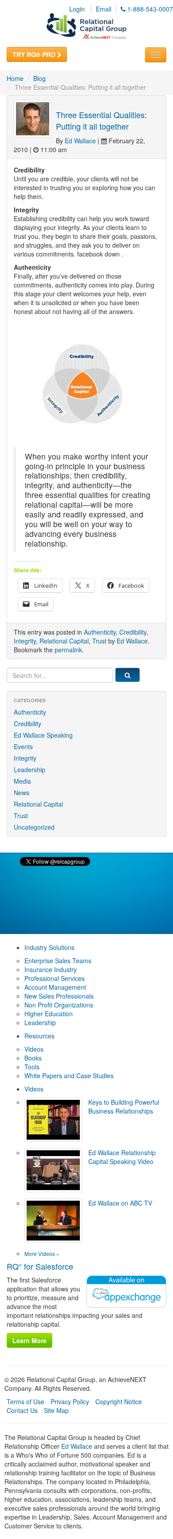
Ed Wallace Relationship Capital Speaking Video (122, 1157)
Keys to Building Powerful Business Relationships (123, 1106)
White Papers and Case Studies (69, 1075)
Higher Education (48, 1013)
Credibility (132, 632)
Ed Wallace (80, 140)
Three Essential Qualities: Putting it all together (101, 120)
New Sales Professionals (59, 996)
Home (15, 78)
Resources (39, 1035)
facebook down (98, 253)
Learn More (29, 1340)
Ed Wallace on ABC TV (120, 1202)
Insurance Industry (50, 969)
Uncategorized (34, 827)
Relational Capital (64, 640)
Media (22, 781)
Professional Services (54, 978)
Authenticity (100, 632)
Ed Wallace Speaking (43, 735)
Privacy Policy (70, 1401)
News (21, 792)
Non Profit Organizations (58, 1004)
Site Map (56, 1410)
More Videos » (41, 1253)
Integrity (25, 640)
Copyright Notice (118, 1401)
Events (23, 746)
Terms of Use (25, 1401)
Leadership (29, 769)
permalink (68, 649)
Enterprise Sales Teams (57, 960)
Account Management (55, 987)
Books (33, 1057)
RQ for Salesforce (40, 1266)
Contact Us (22, 1410)
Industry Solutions (49, 947)
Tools (31, 1066)
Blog (39, 78)
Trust (99, 640)
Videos (33, 1049)
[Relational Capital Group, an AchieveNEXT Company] (86, 25)
